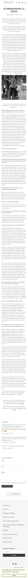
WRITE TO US (6, 505)
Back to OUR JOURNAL (15, 494)
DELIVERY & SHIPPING (9, 513)
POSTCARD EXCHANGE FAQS (11, 521)
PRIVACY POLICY (7, 538)
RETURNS (5, 530)
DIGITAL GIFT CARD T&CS (10, 534)
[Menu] (25, 2)
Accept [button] (14, 575)
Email (3, 466)
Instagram (22, 403)
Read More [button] (16, 571)
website (7, 403)
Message (3, 472)
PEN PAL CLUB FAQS (8, 517)
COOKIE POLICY (7, 542)
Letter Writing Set (18, 408)
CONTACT (5, 509)
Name (3, 460)
